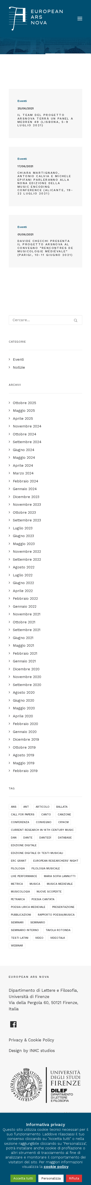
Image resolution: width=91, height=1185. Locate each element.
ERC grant (18, 860)
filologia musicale (46, 868)
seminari (17, 922)
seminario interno (25, 930)
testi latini (19, 937)
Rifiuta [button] (74, 1178)
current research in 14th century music (42, 830)
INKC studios (42, 1050)
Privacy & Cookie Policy (31, 1040)
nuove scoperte (49, 891)
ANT (26, 806)
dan (14, 837)
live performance (24, 876)
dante (28, 837)
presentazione (63, 907)
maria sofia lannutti (59, 876)
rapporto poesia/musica (56, 914)
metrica (17, 883)
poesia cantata (43, 899)
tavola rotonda (58, 930)
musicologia (20, 891)
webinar (17, 945)
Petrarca (18, 899)
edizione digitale (24, 845)
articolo (43, 806)
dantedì (45, 837)
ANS (14, 806)
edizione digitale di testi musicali (37, 853)
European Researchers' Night (55, 860)
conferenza (20, 822)
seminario (37, 922)
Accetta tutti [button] (23, 1178)
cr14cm (63, 822)
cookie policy (56, 1167)
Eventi (22, 101)
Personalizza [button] (51, 1178)
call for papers (22, 814)
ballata (61, 806)
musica (35, 883)
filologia (18, 868)
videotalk (57, 937)
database (65, 837)
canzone (64, 814)
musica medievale (60, 883)
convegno (43, 822)
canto (46, 814)
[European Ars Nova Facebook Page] (13, 1026)
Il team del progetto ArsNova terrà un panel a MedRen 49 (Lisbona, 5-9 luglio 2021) (45, 120)
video (39, 937)
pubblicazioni (21, 914)
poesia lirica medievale (28, 907)
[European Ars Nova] (36, 19)
